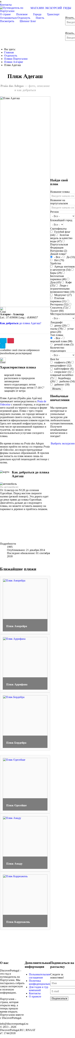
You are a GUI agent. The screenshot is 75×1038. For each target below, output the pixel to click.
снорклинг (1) (62, 371)
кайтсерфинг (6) (63, 368)
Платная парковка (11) (58, 300)
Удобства (55, 263)
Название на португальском (59, 202)
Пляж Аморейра (16, 626)
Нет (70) (59, 260)
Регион (54, 211)
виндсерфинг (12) (60, 365)
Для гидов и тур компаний (38, 989)
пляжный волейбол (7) (61, 376)
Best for (54, 359)
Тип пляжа (56, 334)
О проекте (35, 996)
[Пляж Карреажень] (25, 900)
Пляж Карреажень (18, 921)
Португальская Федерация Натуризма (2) (59, 247)
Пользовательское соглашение (39, 976)
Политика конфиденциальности (42, 982)
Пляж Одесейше (16, 805)
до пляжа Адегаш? (20, 323)
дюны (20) (60, 325)
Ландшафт (56, 322)
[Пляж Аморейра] (25, 604)
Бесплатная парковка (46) (58, 278)
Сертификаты (58, 228)
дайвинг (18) (61, 384)
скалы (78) (56, 328)
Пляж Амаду (14, 863)
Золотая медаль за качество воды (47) (61, 238)
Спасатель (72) (59, 307)
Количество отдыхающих (58, 349)
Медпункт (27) (63, 294)
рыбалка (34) (67, 381)
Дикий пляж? (58, 253)
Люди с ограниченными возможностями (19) (62, 288)
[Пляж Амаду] (25, 842)
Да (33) (70, 257)
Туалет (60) (56, 310)
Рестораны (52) (59, 304)
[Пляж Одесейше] (25, 783)
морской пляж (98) (61, 341)
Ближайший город (61, 220)
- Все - (58, 257)
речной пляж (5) (63, 344)
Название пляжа (60, 191)
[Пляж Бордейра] (25, 721)
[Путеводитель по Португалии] (15, 9)
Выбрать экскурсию (63, 443)
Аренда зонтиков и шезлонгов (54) (62, 268)
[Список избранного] (3, 340)
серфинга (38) (62, 362)
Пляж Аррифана (16, 684)
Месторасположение (62, 313)
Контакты (35, 993)
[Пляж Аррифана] (25, 663)
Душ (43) (55, 282)
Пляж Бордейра (16, 742)
